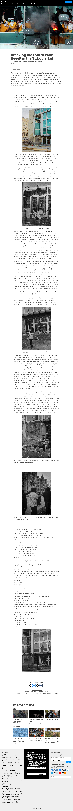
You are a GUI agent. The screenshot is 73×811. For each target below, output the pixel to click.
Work (12, 772)
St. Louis (36, 691)
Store (18, 3)
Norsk (8, 802)
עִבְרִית (7, 799)
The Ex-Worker (6, 780)
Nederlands (9, 796)
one (42, 266)
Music (7, 764)
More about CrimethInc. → (39, 767)
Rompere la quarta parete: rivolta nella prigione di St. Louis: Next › (44, 693)
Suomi (17, 791)
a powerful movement (49, 75)
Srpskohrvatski (16, 796)
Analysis (13, 756)
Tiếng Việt (8, 801)
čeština (4, 794)
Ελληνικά (13, 791)
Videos (4, 764)
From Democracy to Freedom (9, 770)
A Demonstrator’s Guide (14, 759)
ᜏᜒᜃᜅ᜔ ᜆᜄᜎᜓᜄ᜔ (14, 802)
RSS (7, 754)
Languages (27, 3)
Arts (13, 66)
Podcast (4, 778)
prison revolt (45, 691)
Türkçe (17, 794)
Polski (8, 791)
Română (12, 797)
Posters (12, 762)
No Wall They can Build (16, 780)
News (16, 757)
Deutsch (14, 69)
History (8, 757)
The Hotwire (5, 781)
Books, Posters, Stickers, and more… (11, 785)
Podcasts (14, 3)
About (32, 3)
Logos (11, 764)
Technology (5, 759)
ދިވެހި (16, 801)
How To (12, 757)
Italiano (18, 69)
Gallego (19, 801)
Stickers (17, 762)
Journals (7, 762)
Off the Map (11, 777)
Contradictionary (6, 772)
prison (28, 691)
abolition (40, 691)
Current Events (18, 66)
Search (22, 3)
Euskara (8, 794)
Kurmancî (4, 802)
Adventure (7, 756)
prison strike (32, 691)
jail (26, 691)
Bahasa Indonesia (17, 793)
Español (8, 788)
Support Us (68, 2)
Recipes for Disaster (13, 773)
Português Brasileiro (12, 789)
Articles (4, 754)
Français (4, 789)
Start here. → (42, 774)
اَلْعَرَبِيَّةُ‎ (3, 797)
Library (6, 3)
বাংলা (15, 797)
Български (6, 793)
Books (2, 3)
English (4, 788)
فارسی (3, 796)
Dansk (3, 799)
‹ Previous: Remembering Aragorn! (22, 693)
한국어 (7, 797)
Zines (3, 762)
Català (12, 801)
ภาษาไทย (11, 799)
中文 (11, 793)
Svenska (18, 797)
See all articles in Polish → (40, 3)
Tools (10, 3)
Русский (4, 791)
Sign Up (68, 762)
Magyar (13, 794)
